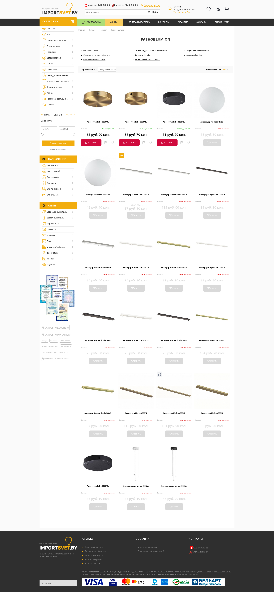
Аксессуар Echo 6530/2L (174, 122)
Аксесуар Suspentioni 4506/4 (174, 340)
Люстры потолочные (56, 334)
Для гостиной (53, 171)
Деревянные (53, 223)
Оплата (87, 538)
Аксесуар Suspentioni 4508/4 (174, 267)
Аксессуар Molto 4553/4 (136, 413)
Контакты (163, 22)
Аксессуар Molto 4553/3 (212, 413)
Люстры (51, 28)
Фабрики (201, 22)
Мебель (50, 104)
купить (213, 142)
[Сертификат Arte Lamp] (57, 297)
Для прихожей (54, 188)
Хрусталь (51, 264)
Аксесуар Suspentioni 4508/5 (212, 340)
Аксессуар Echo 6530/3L (98, 486)
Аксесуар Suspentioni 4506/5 (212, 194)
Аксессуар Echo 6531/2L (136, 122)
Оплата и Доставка (139, 22)
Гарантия (183, 22)
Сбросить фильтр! (58, 149)
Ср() (190, 574)
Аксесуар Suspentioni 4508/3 (97, 413)
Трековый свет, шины (57, 98)
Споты (50, 63)
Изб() (195, 574)
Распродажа (94, 22)
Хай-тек (50, 258)
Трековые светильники (55, 358)
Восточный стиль (55, 217)
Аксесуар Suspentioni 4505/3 (97, 267)
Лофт (49, 241)
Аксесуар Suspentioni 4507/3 (136, 340)
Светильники (53, 46)
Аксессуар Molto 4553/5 (174, 413)
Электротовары (54, 87)
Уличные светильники (58, 81)
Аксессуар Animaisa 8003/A (174, 486)
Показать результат (58, 143)
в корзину (92, 142)
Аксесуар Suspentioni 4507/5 (212, 267)
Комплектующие (50, 346)
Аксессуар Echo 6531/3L (98, 122)
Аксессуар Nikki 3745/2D (212, 122)
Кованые (51, 235)
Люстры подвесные (55, 327)
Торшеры (51, 52)
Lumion (84, 129)
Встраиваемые (54, 57)
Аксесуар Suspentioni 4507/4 (136, 267)
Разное (50, 93)
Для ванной (52, 165)
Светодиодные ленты (57, 75)
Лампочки (52, 69)
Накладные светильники (55, 352)
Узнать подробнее (183, 12)
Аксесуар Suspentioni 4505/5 (174, 194)
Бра (48, 34)
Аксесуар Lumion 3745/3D (98, 194)
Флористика (53, 252)
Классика (51, 229)
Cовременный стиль (57, 211)
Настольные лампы (56, 40)
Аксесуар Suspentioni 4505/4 (136, 194)
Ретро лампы (66, 346)
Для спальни (53, 194)
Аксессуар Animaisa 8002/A (136, 486)
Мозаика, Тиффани (56, 247)
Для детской (53, 177)
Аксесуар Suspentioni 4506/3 (97, 340)
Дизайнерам (222, 22)
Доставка (142, 538)
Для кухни (52, 183)
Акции (113, 22)
